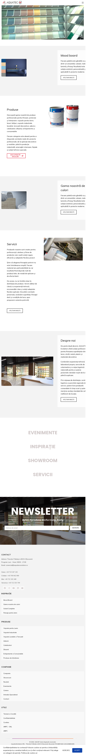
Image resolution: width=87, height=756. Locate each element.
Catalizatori (8, 645)
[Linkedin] (18, 588)
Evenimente (42, 432)
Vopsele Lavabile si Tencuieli (13, 637)
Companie (7, 673)
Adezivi (6, 641)
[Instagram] (9, 588)
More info (66, 750)
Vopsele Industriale (10, 632)
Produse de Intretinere (11, 658)
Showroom (7, 678)
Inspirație (42, 446)
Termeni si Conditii (10, 714)
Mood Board (8, 600)
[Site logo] (12, 2)
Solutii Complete (9, 609)
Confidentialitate (9, 718)
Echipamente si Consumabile (13, 654)
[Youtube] (13, 588)
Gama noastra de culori (12, 604)
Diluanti (6, 649)
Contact (6, 699)
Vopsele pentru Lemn (11, 628)
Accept (77, 750)
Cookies (6, 722)
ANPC (6, 731)
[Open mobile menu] (83, 3)
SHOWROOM (42, 460)
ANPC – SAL (8, 727)
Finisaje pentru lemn (10, 613)
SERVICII (43, 474)
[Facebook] (5, 588)
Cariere (6, 690)
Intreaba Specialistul (11, 695)
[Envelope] (22, 588)
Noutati (6, 682)
